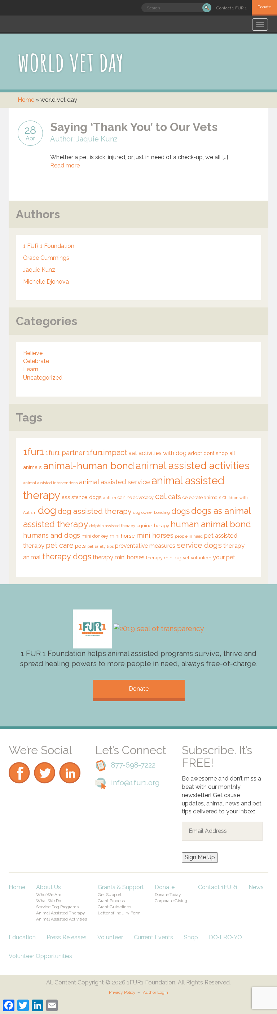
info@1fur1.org (135, 782)
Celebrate (36, 361)
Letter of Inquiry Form (119, 912)
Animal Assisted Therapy (60, 912)
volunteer (201, 557)
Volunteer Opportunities (40, 956)
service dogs (199, 545)
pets (80, 546)
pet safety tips (100, 546)
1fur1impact (107, 452)
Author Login (155, 992)
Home (26, 99)
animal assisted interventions (50, 483)
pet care (60, 545)
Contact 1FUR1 (218, 887)
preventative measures (145, 545)
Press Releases (67, 937)
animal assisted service (114, 482)
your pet (224, 557)
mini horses (154, 535)
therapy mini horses (119, 557)
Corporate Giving (171, 900)
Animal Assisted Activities (61, 919)
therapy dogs (66, 556)
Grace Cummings (46, 257)
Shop (191, 937)
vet (186, 557)
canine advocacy (136, 497)
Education (22, 937)
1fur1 (33, 451)
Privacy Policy (122, 992)
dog (47, 510)
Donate (264, 6)
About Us (48, 887)
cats (174, 497)
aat (132, 453)
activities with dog (162, 453)
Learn (30, 369)
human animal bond (211, 524)
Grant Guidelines (114, 906)
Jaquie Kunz (39, 269)
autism (109, 497)
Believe (33, 353)
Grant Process (111, 900)
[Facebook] (19, 760)
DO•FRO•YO (225, 937)
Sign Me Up (200, 857)
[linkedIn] (70, 760)
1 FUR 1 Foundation (48, 245)
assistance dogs (82, 497)
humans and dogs (51, 535)
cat (161, 496)
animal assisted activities (193, 465)
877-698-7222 (133, 765)
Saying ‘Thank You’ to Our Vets (133, 127)
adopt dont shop (208, 453)
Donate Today (168, 894)
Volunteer (110, 937)
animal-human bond (88, 465)
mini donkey (95, 536)
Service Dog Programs (57, 906)
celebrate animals (202, 497)
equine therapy (153, 525)
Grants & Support (121, 887)
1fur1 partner (65, 452)
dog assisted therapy (95, 511)
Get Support (110, 894)
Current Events (153, 937)
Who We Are (48, 894)
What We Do (48, 900)
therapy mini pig (163, 557)
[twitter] (45, 760)
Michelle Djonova (46, 281)
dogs (180, 511)
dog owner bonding (151, 512)
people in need (189, 536)
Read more (65, 165)
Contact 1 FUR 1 (231, 7)
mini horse (122, 536)
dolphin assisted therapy (112, 526)
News (256, 887)
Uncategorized (42, 377)
